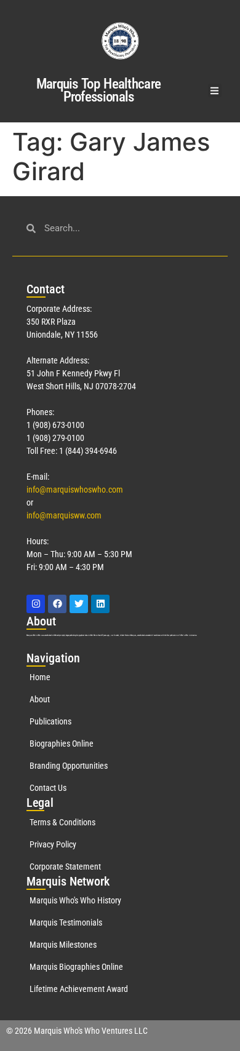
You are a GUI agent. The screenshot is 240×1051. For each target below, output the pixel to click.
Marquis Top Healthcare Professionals (98, 90)
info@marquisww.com (64, 515)
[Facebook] (57, 604)
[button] (215, 91)
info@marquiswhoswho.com (74, 489)
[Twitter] (79, 604)
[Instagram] (35, 604)
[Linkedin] (100, 604)
